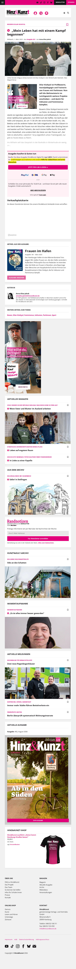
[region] (38, 222)
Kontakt (8, 897)
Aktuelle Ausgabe (45, 885)
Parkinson (47, 315)
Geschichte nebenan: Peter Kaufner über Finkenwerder (29, 457)
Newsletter (60, 2)
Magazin (42, 882)
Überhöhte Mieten (14, 712)
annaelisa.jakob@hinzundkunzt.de (27, 296)
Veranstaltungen (45, 892)
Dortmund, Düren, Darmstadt (19, 702)
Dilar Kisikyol (18, 315)
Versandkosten (15, 844)
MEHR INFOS (22, 106)
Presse (7, 895)
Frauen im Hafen (38, 251)
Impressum (8, 939)
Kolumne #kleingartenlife (18, 559)
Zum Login (42, 195)
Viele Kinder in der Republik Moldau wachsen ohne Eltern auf (32, 405)
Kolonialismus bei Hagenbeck (19, 476)
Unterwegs (9, 917)
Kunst (7, 912)
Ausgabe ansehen (16, 278)
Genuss (7, 909)
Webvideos (43, 890)
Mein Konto (35, 13)
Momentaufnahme (14, 610)
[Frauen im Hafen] (16, 260)
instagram (44, 2)
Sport (54, 315)
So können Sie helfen (12, 890)
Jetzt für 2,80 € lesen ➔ (38, 167)
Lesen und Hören (11, 914)
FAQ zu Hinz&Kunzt (12, 882)
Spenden (71, 2)
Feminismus (29, 315)
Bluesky (51, 2)
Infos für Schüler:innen (13, 892)
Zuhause (8, 919)
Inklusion (38, 315)
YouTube (37, 2)
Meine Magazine (40, 13)
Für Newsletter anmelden (38, 538)
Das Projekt (9, 885)
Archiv (41, 887)
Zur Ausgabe (38, 820)
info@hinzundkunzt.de (47, 929)
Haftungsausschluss (42, 939)
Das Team (8, 887)
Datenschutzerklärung (26, 939)
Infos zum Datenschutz (46, 543)
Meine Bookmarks (46, 13)
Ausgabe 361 (31, 39)
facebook (48, 2)
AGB (15, 939)
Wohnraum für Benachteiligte (19, 660)
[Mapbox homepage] (12, 235)
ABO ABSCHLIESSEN (38, 190)
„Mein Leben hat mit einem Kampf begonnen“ (36, 32)
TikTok (41, 2)
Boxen (9, 315)
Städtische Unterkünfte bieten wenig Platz (24, 447)
